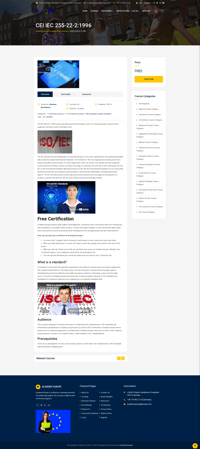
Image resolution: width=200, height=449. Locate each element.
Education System (88, 401)
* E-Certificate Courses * (75, 114)
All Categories (144, 104)
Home (84, 11)
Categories (106, 11)
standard (49, 117)
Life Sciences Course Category (151, 207)
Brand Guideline (107, 397)
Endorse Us (85, 409)
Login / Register (144, 3)
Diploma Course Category (148, 109)
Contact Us (105, 393)
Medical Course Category (148, 142)
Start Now (148, 79)
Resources (105, 401)
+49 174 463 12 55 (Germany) (139, 400)
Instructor (86, 94)
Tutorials (84, 397)
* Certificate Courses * (56, 114)
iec (44, 117)
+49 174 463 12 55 (123, 3)
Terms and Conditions (89, 413)
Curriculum (65, 94)
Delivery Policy (106, 413)
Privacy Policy (106, 409)
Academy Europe (126, 445)
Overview (45, 94)
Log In (135, 11)
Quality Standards (104, 114)
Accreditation (86, 405)
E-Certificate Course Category (150, 120)
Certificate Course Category (150, 114)
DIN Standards (91, 114)
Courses (94, 11)
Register (146, 11)
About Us (85, 393)
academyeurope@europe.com (99, 3)
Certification (122, 11)
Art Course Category (147, 212)
